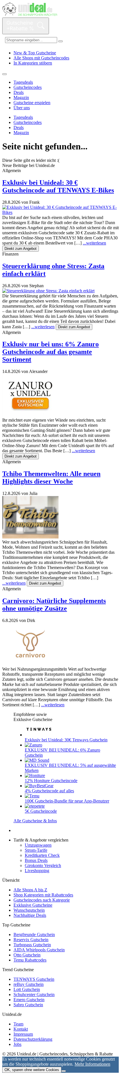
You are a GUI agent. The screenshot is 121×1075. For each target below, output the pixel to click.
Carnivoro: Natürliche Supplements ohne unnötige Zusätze (54, 604)
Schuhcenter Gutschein (34, 994)
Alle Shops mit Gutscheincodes (41, 57)
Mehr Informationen (92, 1064)
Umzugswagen (38, 845)
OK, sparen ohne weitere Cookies (32, 1070)
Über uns (22, 107)
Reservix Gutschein (31, 939)
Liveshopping (37, 870)
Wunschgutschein (29, 910)
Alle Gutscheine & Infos (35, 820)
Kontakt (21, 1029)
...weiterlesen (94, 243)
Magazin (21, 97)
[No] (63, 1071)
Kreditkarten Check (42, 855)
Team (18, 1024)
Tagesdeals (23, 82)
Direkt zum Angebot (21, 248)
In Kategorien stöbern (33, 63)
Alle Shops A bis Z (30, 889)
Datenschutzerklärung (33, 1039)
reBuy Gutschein (29, 984)
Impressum (23, 1034)
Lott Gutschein (27, 989)
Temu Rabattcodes (30, 960)
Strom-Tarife (36, 850)
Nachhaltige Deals (30, 915)
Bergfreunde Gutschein (34, 934)
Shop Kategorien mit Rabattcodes (43, 894)
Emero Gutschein (29, 999)
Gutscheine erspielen (32, 102)
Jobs (17, 1044)
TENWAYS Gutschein (34, 979)
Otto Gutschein (27, 954)
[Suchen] (60, 41)
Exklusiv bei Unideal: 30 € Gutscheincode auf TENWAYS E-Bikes (58, 186)
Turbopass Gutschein (32, 944)
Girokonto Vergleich (43, 865)
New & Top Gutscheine (35, 52)
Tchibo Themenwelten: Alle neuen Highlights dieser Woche (51, 477)
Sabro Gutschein (28, 1004)
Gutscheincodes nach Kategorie (42, 900)
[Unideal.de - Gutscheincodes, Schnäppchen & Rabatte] (29, 14)
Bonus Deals (36, 860)
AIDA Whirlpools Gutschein (39, 949)
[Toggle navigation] (4, 74)
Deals (19, 92)
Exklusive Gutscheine (33, 905)
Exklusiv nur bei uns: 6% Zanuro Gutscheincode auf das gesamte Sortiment (50, 351)
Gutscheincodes (28, 87)
